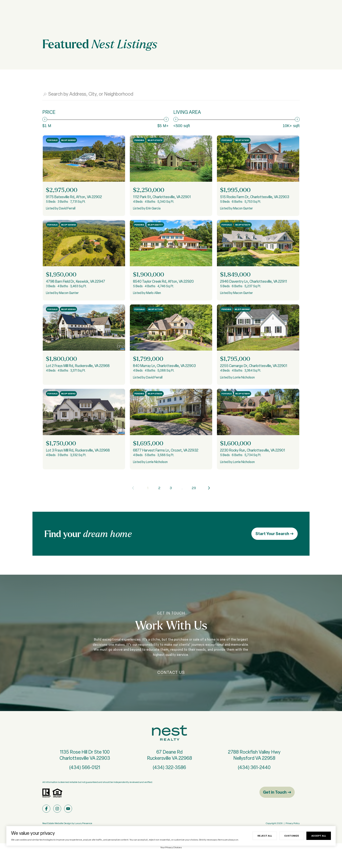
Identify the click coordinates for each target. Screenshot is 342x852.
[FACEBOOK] (46, 809)
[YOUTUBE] (68, 809)
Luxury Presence (83, 823)
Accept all (318, 835)
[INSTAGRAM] (57, 809)
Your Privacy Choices (171, 847)
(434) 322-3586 (169, 767)
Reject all (264, 835)
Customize (291, 835)
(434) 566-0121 (84, 767)
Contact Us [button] (171, 672)
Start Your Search (273, 533)
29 (194, 488)
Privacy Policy (293, 823)
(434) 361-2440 (254, 767)
